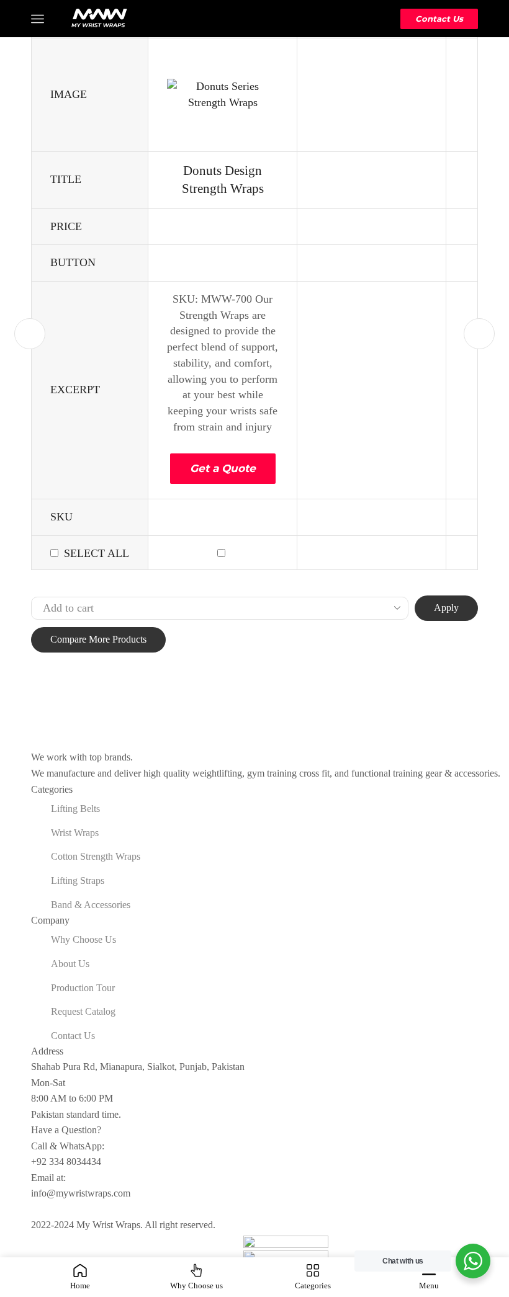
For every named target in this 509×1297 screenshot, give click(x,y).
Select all (96, 553)
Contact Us (439, 19)
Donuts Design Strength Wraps (223, 179)
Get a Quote (223, 468)
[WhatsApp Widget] (473, 1261)
